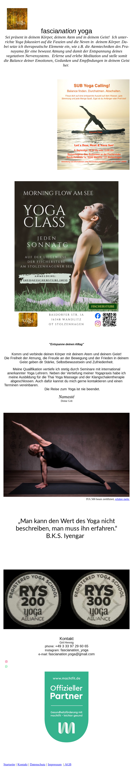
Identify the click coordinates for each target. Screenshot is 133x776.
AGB (67, 764)
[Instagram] (6, 661)
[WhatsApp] (6, 666)
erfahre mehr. (122, 499)
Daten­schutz (37, 764)
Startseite (9, 764)
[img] (35, 19)
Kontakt (22, 764)
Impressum (55, 764)
